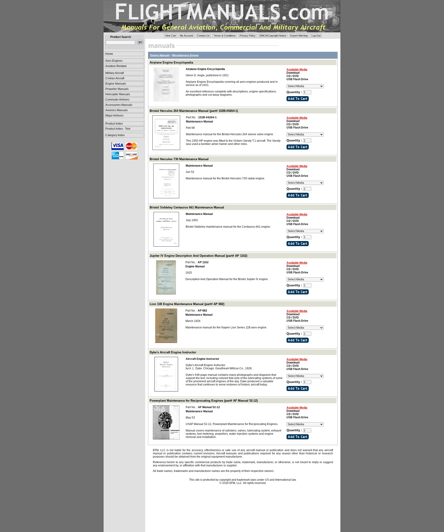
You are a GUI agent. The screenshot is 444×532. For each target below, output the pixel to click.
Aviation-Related (115, 66)
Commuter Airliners (117, 99)
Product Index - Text (117, 128)
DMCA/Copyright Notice (272, 35)
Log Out (316, 35)
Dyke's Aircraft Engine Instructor (173, 352)
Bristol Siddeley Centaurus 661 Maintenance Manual (187, 207)
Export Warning (299, 35)
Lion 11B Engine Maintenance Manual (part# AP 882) (187, 304)
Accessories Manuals (118, 105)
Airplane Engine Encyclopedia (171, 62)
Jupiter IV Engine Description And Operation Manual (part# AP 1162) (198, 255)
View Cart (170, 35)
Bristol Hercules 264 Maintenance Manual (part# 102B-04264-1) (194, 111)
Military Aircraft (114, 73)
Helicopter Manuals (117, 94)
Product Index (114, 123)
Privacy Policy (248, 35)
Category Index (115, 135)
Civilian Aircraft (114, 78)
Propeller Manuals (117, 89)
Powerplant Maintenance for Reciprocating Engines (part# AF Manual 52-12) (204, 400)
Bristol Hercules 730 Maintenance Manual (179, 159)
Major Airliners (114, 115)
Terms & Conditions (225, 35)
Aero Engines (114, 60)
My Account (186, 35)
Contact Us (203, 35)
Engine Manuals (115, 83)
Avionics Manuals (116, 110)
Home (109, 53)
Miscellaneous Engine (185, 55)
